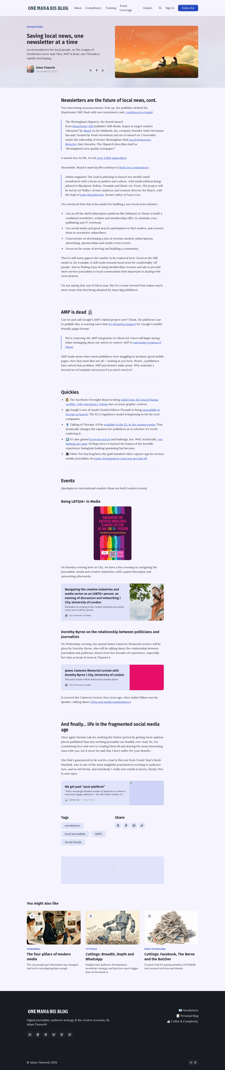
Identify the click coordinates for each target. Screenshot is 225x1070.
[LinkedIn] (134, 825)
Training (110, 8)
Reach (87, 130)
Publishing (33, 949)
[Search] (160, 8)
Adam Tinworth (45, 67)
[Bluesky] (54, 1034)
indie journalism (154, 949)
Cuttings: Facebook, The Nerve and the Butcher (169, 956)
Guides (147, 8)
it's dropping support (122, 324)
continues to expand (139, 112)
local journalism (75, 834)
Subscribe (188, 8)
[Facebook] (96, 70)
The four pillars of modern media (49, 956)
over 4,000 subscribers (111, 158)
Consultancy (93, 8)
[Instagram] (62, 1034)
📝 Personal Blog (187, 1016)
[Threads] (46, 1034)
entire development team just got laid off (120, 458)
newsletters (35, 26)
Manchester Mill (82, 126)
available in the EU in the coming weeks (129, 424)
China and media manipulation (109, 702)
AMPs (98, 834)
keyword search (100, 439)
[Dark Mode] (193, 1062)
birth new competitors (133, 167)
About (78, 8)
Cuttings (91, 949)
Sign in (170, 8)
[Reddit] (70, 1034)
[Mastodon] (38, 1034)
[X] (90, 70)
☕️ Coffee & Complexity (182, 1021)
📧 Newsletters (188, 1010)
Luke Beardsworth (91, 195)
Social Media (73, 842)
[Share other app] (102, 70)
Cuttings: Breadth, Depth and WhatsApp (110, 956)
